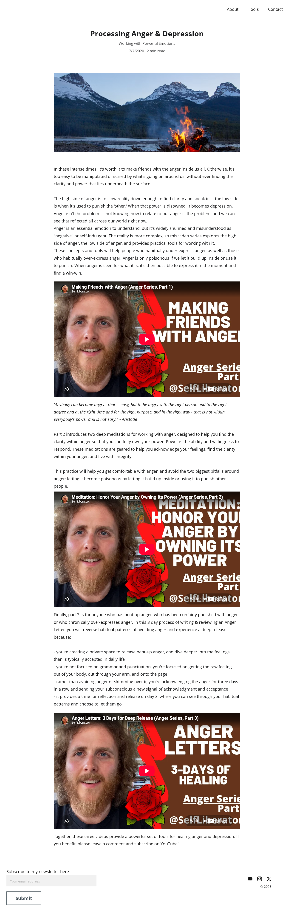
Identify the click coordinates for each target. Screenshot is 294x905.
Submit (24, 898)
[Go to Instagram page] (259, 879)
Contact (276, 9)
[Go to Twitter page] (269, 879)
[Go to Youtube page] (250, 879)
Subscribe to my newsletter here (37, 871)
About (233, 9)
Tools (254, 9)
